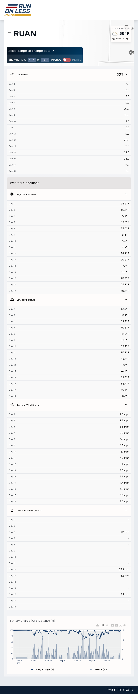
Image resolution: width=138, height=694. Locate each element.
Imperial (56, 59)
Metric (76, 59)
